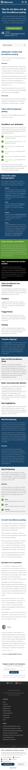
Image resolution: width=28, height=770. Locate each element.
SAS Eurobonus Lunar (10, 159)
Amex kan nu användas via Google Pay (10, 732)
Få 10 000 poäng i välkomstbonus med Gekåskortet (12, 730)
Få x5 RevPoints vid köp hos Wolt (9, 739)
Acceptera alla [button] (8, 764)
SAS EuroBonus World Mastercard (13, 136)
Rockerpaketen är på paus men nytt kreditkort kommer (13, 735)
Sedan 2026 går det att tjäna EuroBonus (11, 315)
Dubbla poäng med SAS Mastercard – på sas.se (12, 726)
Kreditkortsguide (6, 715)
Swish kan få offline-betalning (8, 737)
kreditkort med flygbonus (16, 129)
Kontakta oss (5, 704)
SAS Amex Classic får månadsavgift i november (12, 728)
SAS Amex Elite (9, 156)
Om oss (4, 701)
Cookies (4, 719)
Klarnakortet (8, 233)
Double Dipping (8, 342)
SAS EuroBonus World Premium (13, 141)
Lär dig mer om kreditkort (7, 712)
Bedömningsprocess (7, 710)
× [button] (26, 749)
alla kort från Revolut (21, 214)
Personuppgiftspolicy (7, 706)
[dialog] (14, 759)
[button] (14, 45)
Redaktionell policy (6, 708)
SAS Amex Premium (10, 151)
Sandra (8, 32)
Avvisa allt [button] (21, 764)
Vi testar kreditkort (6, 717)
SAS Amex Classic (9, 146)
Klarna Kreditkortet (18, 233)
